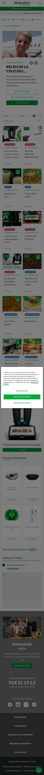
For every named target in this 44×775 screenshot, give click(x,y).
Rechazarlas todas (22, 391)
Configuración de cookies (22, 403)
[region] (22, 387)
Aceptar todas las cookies (22, 397)
